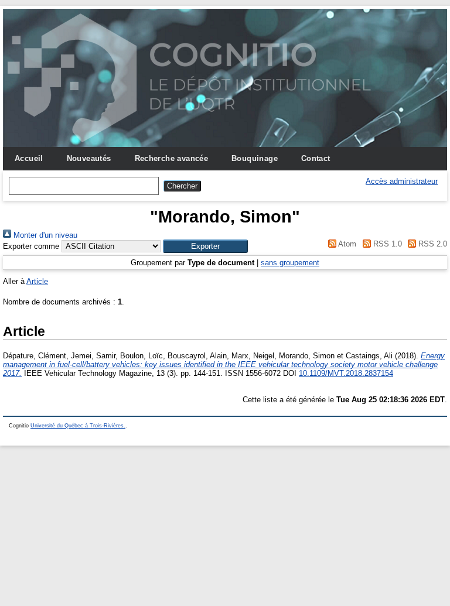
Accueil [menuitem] (29, 158)
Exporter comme (31, 246)
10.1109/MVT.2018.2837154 (346, 373)
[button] (205, 246)
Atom (346, 243)
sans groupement (290, 262)
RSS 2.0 (431, 243)
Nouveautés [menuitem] (89, 158)
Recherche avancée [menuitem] (172, 158)
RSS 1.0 (386, 243)
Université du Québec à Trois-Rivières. (77, 426)
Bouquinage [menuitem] (254, 158)
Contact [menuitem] (315, 158)
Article (37, 281)
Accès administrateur (402, 181)
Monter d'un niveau (44, 235)
